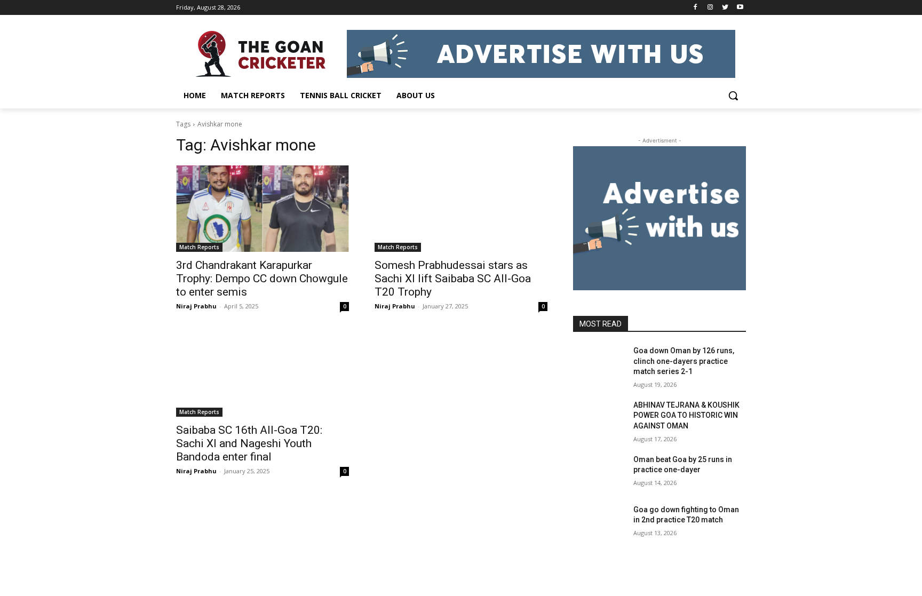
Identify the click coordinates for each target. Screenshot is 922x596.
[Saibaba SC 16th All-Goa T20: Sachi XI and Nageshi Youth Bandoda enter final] (262, 373)
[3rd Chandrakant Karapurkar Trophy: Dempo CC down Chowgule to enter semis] (262, 208)
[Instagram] (710, 8)
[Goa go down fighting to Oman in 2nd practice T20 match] (599, 523)
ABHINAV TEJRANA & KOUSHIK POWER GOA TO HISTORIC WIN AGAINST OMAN (686, 415)
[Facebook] (695, 8)
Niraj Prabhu (196, 306)
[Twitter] (725, 8)
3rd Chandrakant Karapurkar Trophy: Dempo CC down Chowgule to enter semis (262, 278)
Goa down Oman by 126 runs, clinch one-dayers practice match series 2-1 (683, 361)
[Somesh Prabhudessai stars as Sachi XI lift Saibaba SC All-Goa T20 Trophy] (461, 208)
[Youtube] (740, 8)
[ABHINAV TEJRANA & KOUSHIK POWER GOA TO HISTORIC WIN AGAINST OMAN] (599, 418)
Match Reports (199, 247)
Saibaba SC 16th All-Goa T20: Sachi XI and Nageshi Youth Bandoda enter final (249, 443)
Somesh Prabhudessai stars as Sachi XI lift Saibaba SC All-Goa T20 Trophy (453, 278)
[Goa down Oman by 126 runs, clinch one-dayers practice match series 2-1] (599, 364)
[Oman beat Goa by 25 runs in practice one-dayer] (599, 473)
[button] (733, 95)
